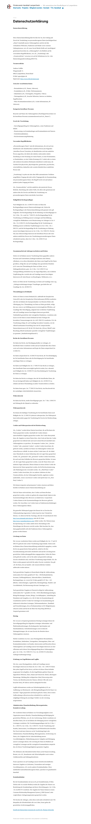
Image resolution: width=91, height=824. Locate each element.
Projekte (25, 8)
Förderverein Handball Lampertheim (26, 5)
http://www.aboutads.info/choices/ (23, 518)
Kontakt (46, 8)
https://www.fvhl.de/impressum (29, 79)
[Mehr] (63, 8)
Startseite (17, 8)
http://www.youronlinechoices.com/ (23, 521)
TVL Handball (55, 8)
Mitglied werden (36, 8)
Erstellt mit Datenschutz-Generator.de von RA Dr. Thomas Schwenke (33, 810)
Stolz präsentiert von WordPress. (40, 818)
